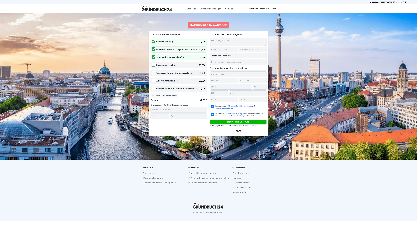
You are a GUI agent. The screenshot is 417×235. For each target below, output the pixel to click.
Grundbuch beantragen (210, 8)
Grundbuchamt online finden (204, 182)
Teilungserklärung (240, 182)
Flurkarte (236, 178)
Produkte (228, 8)
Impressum (148, 173)
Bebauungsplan (239, 192)
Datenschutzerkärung (153, 178)
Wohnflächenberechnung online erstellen (210, 178)
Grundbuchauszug (240, 173)
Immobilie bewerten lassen (203, 173)
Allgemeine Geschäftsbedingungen (159, 182)
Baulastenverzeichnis (242, 187)
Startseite (191, 8)
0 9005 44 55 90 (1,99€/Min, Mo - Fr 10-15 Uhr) (389, 2)
